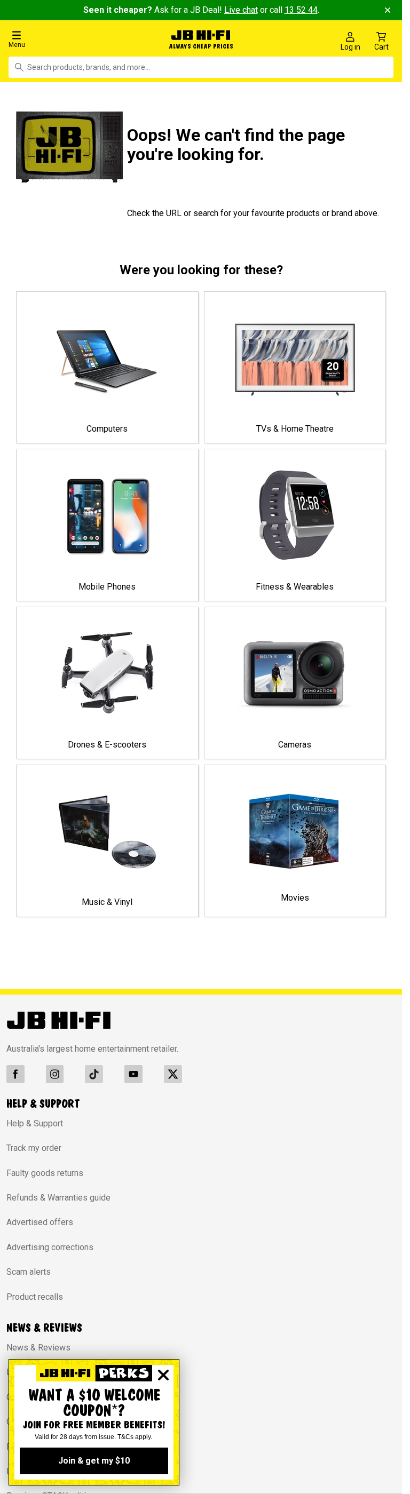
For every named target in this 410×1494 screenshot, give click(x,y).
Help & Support (34, 1121)
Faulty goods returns (44, 1170)
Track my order (33, 1146)
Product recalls (34, 1294)
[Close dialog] (163, 1375)
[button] (68, 39)
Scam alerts (28, 1270)
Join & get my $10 (94, 1461)
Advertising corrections (49, 1244)
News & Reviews (38, 1345)
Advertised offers (39, 1220)
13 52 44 (301, 10)
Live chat (241, 10)
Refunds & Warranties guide (58, 1195)
